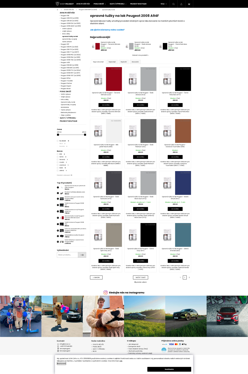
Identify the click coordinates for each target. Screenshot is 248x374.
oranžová (63, 165)
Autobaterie (65, 107)
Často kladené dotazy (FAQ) (138, 349)
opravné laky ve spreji (69, 39)
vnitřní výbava (67, 29)
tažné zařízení (67, 42)
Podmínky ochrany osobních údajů (140, 353)
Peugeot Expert (66, 86)
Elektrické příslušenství (68, 112)
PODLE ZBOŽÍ (65, 91)
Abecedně (135, 62)
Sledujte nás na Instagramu (126, 292)
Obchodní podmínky (135, 351)
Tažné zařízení (66, 110)
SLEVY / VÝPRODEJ (68, 118)
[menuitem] (83, 4)
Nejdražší (124, 62)
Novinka (63, 146)
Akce (62, 144)
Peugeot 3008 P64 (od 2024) (71, 55)
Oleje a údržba (66, 115)
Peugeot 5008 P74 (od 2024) (71, 70)
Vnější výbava (65, 97)
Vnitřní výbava (66, 94)
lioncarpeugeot (65, 349)
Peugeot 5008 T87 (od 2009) (71, 75)
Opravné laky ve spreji (68, 105)
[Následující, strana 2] (185, 277)
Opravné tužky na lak (68, 102)
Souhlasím (169, 369)
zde (121, 361)
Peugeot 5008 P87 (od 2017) (70, 73)
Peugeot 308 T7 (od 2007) (70, 52)
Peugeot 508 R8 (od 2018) (69, 65)
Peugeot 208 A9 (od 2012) (69, 21)
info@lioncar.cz (65, 344)
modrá (63, 162)
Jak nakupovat (133, 344)
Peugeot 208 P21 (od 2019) (70, 18)
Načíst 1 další (140, 277)
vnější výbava (67, 31)
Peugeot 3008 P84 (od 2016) (70, 57)
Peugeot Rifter (66, 78)
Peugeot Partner (66, 83)
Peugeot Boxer (66, 89)
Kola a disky (65, 99)
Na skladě (64, 141)
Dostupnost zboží (134, 346)
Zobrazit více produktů (140, 55)
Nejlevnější (112, 62)
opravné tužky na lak (70, 36)
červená (63, 159)
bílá (62, 154)
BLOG (94, 351)
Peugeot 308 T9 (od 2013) (69, 49)
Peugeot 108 (65, 16)
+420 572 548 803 (66, 346)
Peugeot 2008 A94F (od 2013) (71, 26)
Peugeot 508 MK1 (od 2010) (70, 68)
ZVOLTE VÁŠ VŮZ (67, 12)
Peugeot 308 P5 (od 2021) (69, 47)
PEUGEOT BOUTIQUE (68, 121)
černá (62, 157)
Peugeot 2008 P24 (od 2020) (70, 23)
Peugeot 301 (65, 44)
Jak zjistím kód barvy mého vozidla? (107, 30)
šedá (62, 168)
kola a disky (66, 34)
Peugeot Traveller (67, 81)
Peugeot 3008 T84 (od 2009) (71, 60)
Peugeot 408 (65, 62)
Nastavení (61, 363)
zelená (62, 170)
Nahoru (97, 277)
